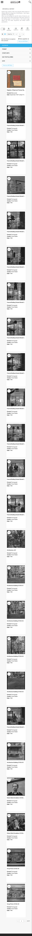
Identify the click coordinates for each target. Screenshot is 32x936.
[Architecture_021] (16, 539)
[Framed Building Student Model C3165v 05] (16, 397)
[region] (16, 56)
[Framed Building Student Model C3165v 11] (16, 185)
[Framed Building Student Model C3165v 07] (16, 327)
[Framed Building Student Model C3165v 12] (16, 150)
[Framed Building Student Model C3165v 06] (16, 362)
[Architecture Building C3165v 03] (16, 680)
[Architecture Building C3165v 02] (16, 610)
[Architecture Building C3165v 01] (16, 574)
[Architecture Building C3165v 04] (16, 645)
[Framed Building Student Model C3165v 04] (16, 433)
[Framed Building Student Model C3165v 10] (16, 220)
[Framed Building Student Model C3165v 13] (16, 114)
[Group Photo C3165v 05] (16, 857)
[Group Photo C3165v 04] (16, 893)
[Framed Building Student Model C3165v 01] (16, 716)
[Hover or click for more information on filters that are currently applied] (28, 39)
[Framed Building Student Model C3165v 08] (16, 291)
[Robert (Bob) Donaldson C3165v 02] (16, 787)
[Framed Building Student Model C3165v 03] (16, 468)
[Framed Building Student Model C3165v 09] (16, 256)
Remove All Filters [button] (23, 41)
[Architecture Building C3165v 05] (16, 751)
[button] (16, 29)
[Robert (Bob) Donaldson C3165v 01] (16, 822)
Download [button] (9, 29)
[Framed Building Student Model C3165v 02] (16, 503)
